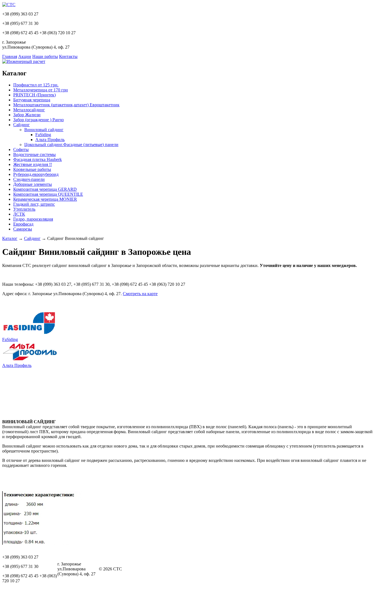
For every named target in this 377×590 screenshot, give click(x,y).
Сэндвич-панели (29, 179)
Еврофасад (23, 224)
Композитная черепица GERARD (45, 189)
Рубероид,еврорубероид (36, 174)
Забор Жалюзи (27, 114)
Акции (24, 56)
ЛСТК (19, 214)
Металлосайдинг (29, 109)
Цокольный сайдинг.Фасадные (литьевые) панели (71, 144)
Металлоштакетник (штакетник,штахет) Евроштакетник (66, 104)
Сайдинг (21, 124)
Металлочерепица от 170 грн (40, 90)
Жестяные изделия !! (32, 164)
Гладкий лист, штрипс (34, 204)
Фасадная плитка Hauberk (37, 159)
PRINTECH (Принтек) (34, 94)
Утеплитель (24, 209)
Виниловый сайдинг (43, 129)
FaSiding (43, 134)
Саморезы (22, 229)
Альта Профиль (50, 139)
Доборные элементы (32, 184)
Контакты (68, 56)
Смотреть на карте (140, 293)
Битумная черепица (31, 99)
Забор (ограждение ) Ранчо (38, 119)
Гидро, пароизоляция (33, 219)
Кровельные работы (32, 169)
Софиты (21, 149)
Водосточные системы (34, 154)
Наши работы (45, 56)
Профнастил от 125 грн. (36, 85)
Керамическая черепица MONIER (45, 199)
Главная (9, 56)
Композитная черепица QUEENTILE (48, 194)
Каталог (9, 238)
